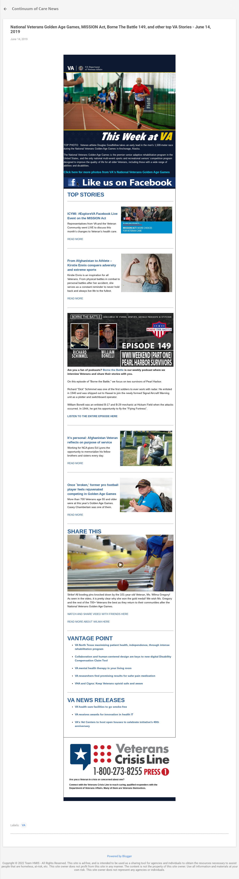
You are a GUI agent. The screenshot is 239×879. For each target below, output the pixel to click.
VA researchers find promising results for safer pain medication (115, 675)
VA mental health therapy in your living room (103, 668)
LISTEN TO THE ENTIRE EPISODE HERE (92, 416)
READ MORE (75, 239)
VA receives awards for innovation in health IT (104, 714)
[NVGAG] (120, 590)
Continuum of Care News (35, 9)
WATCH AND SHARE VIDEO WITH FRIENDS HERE (97, 614)
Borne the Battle (113, 369)
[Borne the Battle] (120, 365)
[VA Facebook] (120, 186)
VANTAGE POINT (90, 638)
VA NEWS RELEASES (96, 700)
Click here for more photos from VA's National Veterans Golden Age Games (117, 172)
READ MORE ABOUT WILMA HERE (88, 621)
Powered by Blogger (119, 856)
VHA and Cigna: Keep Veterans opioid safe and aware (109, 683)
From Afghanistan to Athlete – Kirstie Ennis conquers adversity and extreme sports (91, 265)
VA (23, 825)
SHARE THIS (84, 531)
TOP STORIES (85, 194)
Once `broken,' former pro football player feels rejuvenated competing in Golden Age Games (92, 489)
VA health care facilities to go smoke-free (101, 706)
